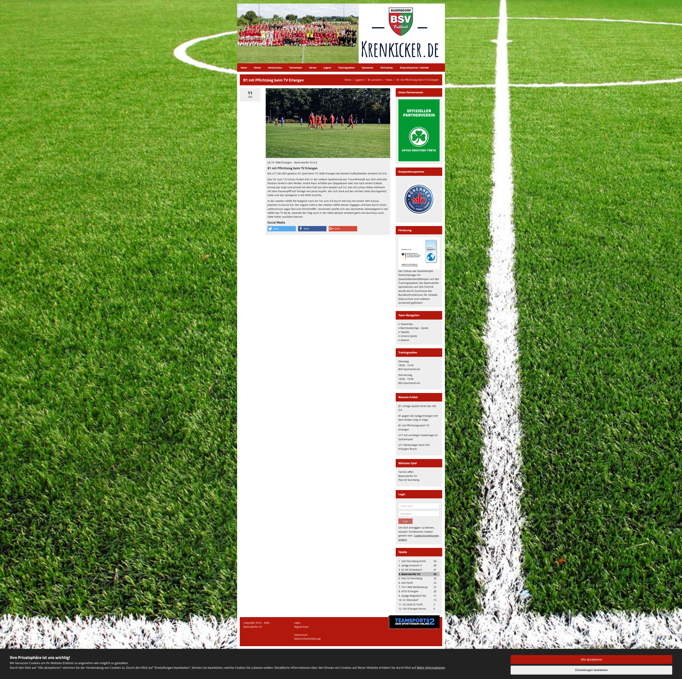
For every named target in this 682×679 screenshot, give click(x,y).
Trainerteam (295, 67)
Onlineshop (386, 67)
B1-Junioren (375, 79)
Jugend (327, 67)
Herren (312, 67)
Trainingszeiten (346, 67)
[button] (281, 228)
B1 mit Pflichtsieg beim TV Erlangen (418, 79)
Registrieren (301, 626)
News (389, 79)
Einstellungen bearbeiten (591, 670)
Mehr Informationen (431, 668)
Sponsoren (367, 67)
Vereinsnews (275, 67)
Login (297, 622)
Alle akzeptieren (591, 659)
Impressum (301, 634)
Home (244, 67)
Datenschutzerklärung (307, 638)
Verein (257, 67)
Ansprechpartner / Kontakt (414, 67)
